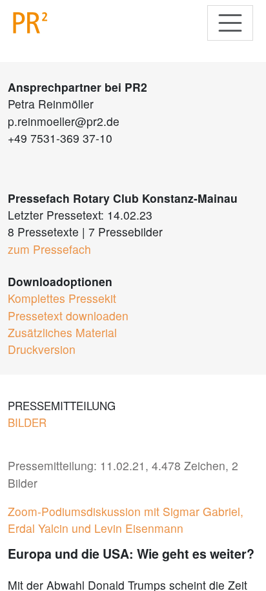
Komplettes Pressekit (62, 298)
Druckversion (42, 349)
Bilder (27, 422)
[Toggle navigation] (230, 23)
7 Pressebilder (125, 231)
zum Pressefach (49, 249)
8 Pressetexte (43, 231)
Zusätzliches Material (62, 332)
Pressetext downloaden (68, 315)
